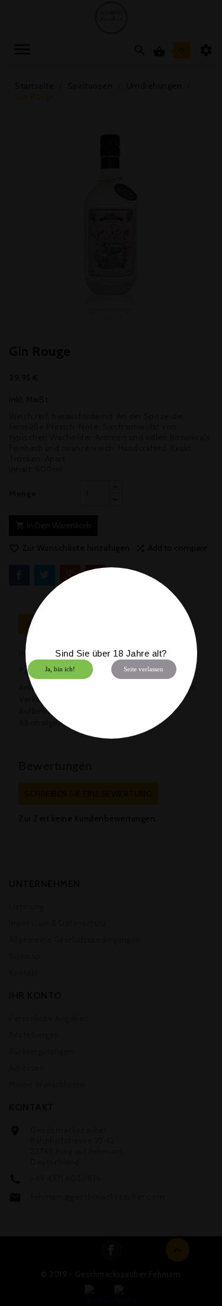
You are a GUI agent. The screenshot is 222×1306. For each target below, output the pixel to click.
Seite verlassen (143, 669)
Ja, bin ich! (60, 669)
